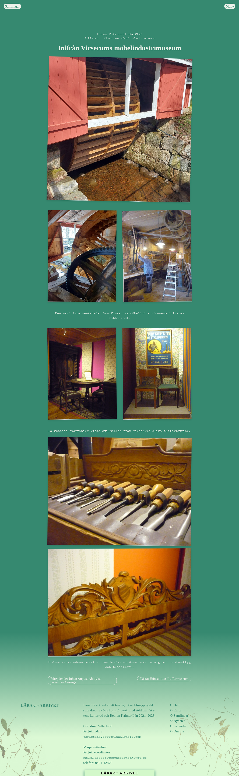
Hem (177, 705)
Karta (177, 710)
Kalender (180, 726)
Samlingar (12, 6)
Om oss (179, 731)
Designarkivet (115, 710)
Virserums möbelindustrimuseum (129, 38)
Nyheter (179, 721)
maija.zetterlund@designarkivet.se (115, 757)
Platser (94, 38)
